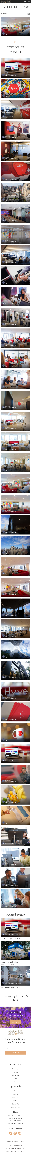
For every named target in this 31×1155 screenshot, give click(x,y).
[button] (25, 1)
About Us (15, 1094)
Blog (15, 1091)
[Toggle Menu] (29, 1)
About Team (15, 1097)
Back (5, 14)
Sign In (15, 1101)
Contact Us (15, 1104)
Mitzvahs (15, 1072)
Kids (15, 1082)
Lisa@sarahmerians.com (15, 1018)
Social (15, 1078)
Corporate (15, 1075)
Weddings (15, 1069)
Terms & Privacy (15, 1107)
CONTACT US (15, 1022)
